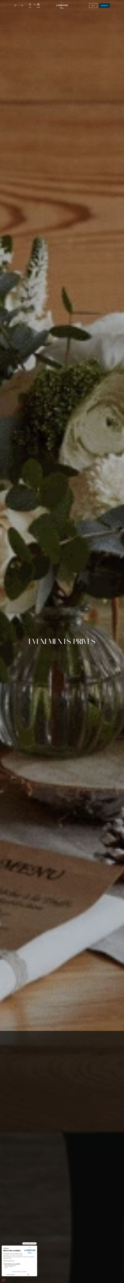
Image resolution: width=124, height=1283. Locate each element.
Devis (93, 5)
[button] (22, 5)
